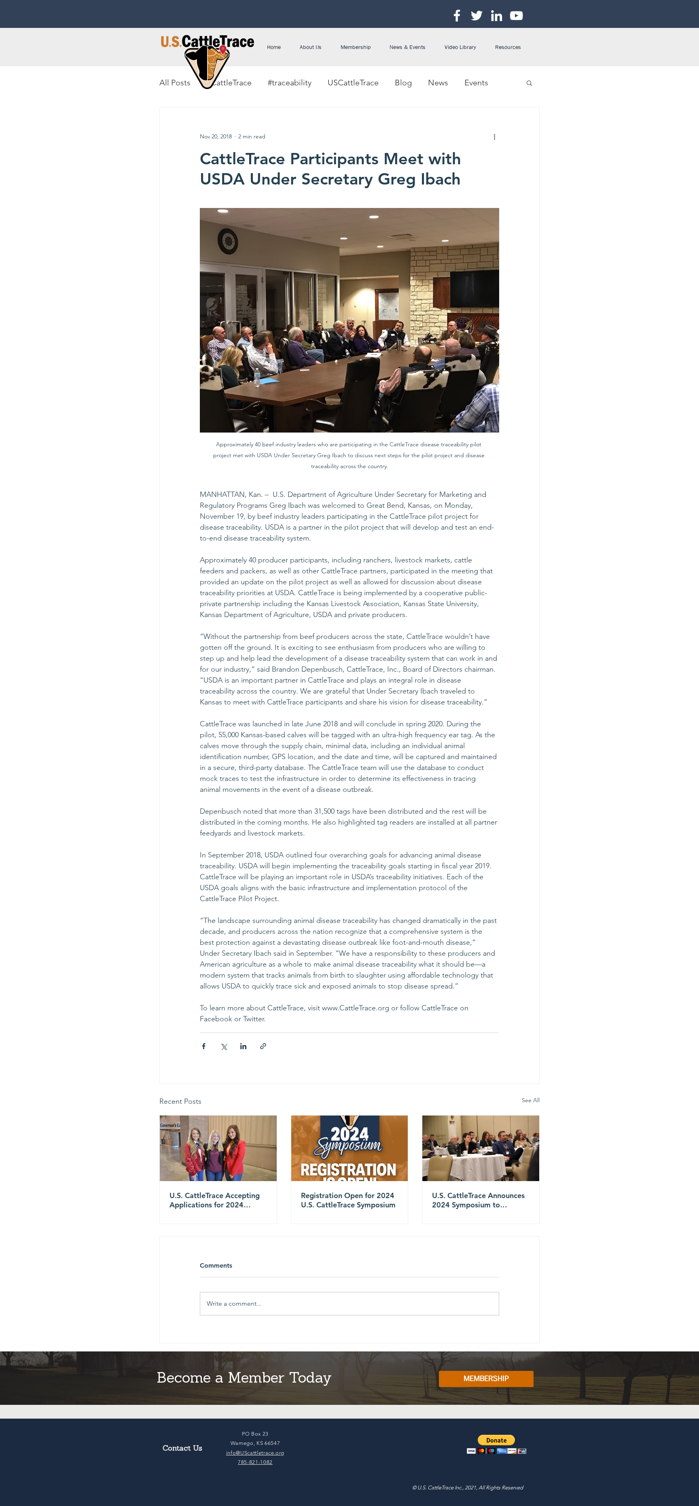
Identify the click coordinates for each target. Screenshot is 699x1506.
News (438, 82)
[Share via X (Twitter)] (223, 1046)
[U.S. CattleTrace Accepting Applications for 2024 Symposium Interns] (218, 1148)
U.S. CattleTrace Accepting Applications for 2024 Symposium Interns (214, 1200)
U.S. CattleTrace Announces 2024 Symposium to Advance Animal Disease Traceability (478, 1200)
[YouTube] (516, 15)
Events (476, 82)
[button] (314, 47)
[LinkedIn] (496, 15)
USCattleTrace (353, 82)
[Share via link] (263, 1046)
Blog (403, 82)
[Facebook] (457, 15)
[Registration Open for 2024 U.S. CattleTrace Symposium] (349, 1148)
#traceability (289, 82)
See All (531, 1100)
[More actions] (494, 136)
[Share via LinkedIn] (243, 1046)
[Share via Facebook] (204, 1046)
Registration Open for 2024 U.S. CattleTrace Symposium (349, 1200)
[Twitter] (477, 15)
